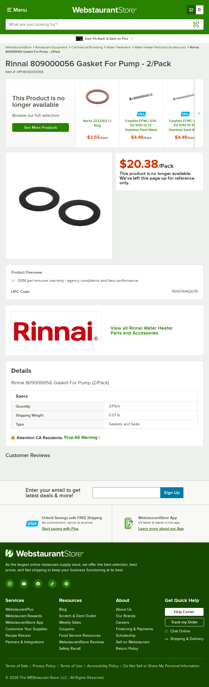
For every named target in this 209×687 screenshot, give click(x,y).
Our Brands (126, 616)
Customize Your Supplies (26, 629)
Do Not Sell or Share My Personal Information (161, 666)
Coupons (66, 629)
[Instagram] (9, 583)
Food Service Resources (80, 635)
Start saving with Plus (60, 528)
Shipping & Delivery (187, 639)
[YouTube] (24, 583)
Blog (63, 609)
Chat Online (180, 631)
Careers (122, 622)
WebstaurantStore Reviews (81, 642)
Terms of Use (71, 666)
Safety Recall (70, 649)
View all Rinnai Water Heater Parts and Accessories (141, 330)
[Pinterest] (66, 583)
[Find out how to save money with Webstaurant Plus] (141, 114)
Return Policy (127, 649)
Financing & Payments (134, 629)
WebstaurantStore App (24, 622)
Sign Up (172, 492)
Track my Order (184, 622)
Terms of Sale (16, 666)
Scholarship (126, 635)
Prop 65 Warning (80, 437)
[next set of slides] (199, 113)
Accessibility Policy (103, 666)
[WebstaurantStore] (73, 553)
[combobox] (104, 24)
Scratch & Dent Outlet (77, 616)
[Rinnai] (56, 330)
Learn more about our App (161, 528)
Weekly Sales (70, 622)
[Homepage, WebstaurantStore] (104, 10)
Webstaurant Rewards (23, 616)
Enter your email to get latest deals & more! (53, 492)
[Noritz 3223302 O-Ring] (97, 113)
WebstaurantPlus (19, 609)
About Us (124, 609)
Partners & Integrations (24, 642)
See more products (40, 127)
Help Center (184, 612)
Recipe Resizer (18, 635)
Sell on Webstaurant (132, 642)
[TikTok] (52, 583)
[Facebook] (38, 583)
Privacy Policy (44, 666)
